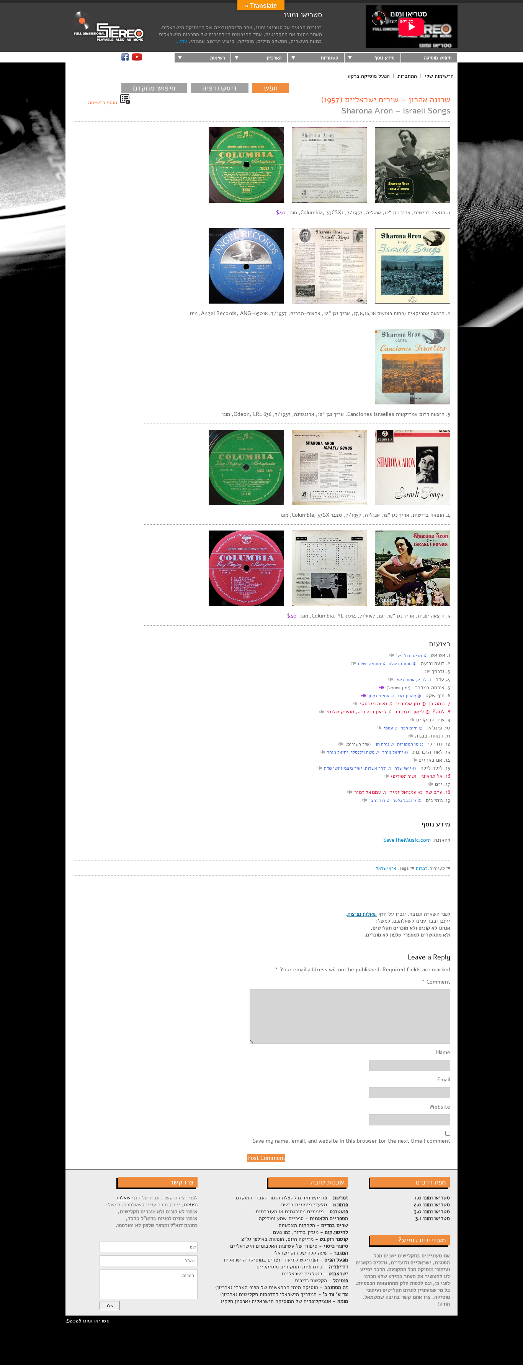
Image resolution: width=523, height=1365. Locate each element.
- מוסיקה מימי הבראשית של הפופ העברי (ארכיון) (281, 1287)
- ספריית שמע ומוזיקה (303, 1218)
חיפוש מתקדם (154, 88)
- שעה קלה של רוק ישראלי (310, 1253)
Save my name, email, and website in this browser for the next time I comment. (350, 1141)
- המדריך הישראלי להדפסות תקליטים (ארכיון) (284, 1294)
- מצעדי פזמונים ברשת (314, 1204)
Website (440, 1107)
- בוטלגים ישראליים (315, 1273)
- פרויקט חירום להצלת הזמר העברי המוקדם (292, 1197)
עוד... (181, 41)
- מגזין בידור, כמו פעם (310, 1232)
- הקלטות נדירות (321, 1280)
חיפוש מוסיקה (437, 57)
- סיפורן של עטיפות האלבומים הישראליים (289, 1246)
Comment (436, 982)
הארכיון (273, 57)
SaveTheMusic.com (407, 840)
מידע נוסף (384, 57)
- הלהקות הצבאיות (313, 1225)
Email (443, 1079)
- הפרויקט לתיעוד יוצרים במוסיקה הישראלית (286, 1259)
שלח (109, 1306)
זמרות (421, 868)
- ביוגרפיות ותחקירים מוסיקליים (302, 1266)
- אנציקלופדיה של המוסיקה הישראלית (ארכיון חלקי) (284, 1301)
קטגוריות (329, 57)
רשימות (217, 57)
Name (443, 1052)
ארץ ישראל (386, 868)
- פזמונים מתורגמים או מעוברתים (302, 1211)
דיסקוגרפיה (219, 88)
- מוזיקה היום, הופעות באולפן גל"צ (294, 1239)
